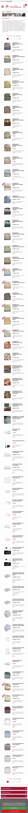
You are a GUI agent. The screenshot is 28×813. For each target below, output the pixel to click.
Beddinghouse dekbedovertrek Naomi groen (17, 221)
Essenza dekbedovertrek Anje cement (18, 684)
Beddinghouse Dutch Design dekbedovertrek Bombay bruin (17, 367)
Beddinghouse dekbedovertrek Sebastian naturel (18, 318)
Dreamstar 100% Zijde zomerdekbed (17, 465)
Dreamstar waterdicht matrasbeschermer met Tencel (17, 560)
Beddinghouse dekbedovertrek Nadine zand (17, 184)
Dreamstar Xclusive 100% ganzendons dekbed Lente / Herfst (18, 573)
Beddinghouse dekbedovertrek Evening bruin (17, 120)
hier (10, 805)
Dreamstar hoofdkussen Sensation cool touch (17, 500)
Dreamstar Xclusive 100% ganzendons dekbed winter (18, 587)
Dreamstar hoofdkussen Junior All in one (17, 477)
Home (3, 11)
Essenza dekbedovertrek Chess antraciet (18, 744)
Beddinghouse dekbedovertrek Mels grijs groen (18, 170)
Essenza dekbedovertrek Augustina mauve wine (18, 707)
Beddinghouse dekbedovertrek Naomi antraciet (17, 208)
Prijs (14, 778)
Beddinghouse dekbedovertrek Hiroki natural (17, 132)
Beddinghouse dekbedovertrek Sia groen (18, 330)
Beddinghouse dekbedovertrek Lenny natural (17, 158)
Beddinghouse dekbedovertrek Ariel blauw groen (18, 56)
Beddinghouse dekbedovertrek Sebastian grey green (18, 305)
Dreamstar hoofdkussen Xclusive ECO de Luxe (17, 536)
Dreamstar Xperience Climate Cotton (17, 661)
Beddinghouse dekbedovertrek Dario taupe (17, 107)
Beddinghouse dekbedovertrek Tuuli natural (17, 354)
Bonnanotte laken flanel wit (18, 440)
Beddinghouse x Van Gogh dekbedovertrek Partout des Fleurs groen (18, 417)
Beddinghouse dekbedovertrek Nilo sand (18, 258)
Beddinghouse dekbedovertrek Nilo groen (18, 246)
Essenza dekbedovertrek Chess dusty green (18, 756)
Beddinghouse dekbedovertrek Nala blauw (18, 197)
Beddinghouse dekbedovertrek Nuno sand (18, 282)
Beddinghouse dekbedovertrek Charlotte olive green (18, 82)
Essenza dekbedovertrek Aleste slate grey (18, 672)
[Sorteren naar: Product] (7, 778)
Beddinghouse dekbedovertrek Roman (17, 294)
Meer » (13, 51)
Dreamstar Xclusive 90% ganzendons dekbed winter (18, 625)
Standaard (18, 778)
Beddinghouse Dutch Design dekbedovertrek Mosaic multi (17, 379)
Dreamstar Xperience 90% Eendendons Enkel (18, 648)
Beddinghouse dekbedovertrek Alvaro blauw (17, 44)
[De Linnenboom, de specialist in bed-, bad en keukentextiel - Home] (13, 7)
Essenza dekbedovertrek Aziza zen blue (18, 731)
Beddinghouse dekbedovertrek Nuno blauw (17, 270)
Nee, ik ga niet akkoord (14, 811)
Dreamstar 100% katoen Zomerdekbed (17, 452)
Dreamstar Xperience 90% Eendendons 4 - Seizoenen (18, 637)
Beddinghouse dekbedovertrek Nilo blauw (18, 233)
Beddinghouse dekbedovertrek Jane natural (17, 145)
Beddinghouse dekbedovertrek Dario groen (17, 94)
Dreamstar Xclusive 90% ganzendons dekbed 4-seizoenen (17, 611)
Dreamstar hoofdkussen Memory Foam (17, 489)
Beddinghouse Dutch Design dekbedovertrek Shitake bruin (17, 405)
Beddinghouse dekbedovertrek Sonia (17, 342)
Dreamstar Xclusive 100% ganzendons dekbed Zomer (18, 600)
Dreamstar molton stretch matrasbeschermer (18, 548)
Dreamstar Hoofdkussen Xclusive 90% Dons (17, 512)
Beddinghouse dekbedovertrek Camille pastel (17, 69)
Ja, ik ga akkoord (14, 808)
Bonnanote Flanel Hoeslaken (16, 430)
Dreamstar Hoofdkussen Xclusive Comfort (17, 524)
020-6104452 (9, 1)
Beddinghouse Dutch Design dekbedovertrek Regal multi (17, 392)
